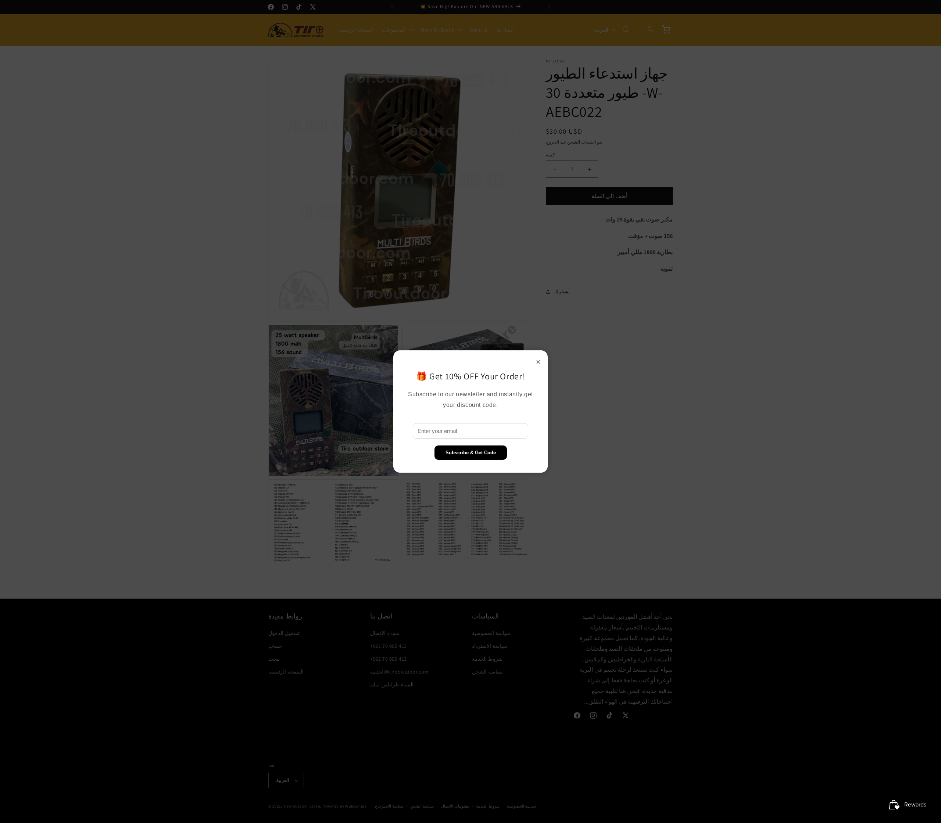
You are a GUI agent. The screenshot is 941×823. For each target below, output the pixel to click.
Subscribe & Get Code (471, 452)
